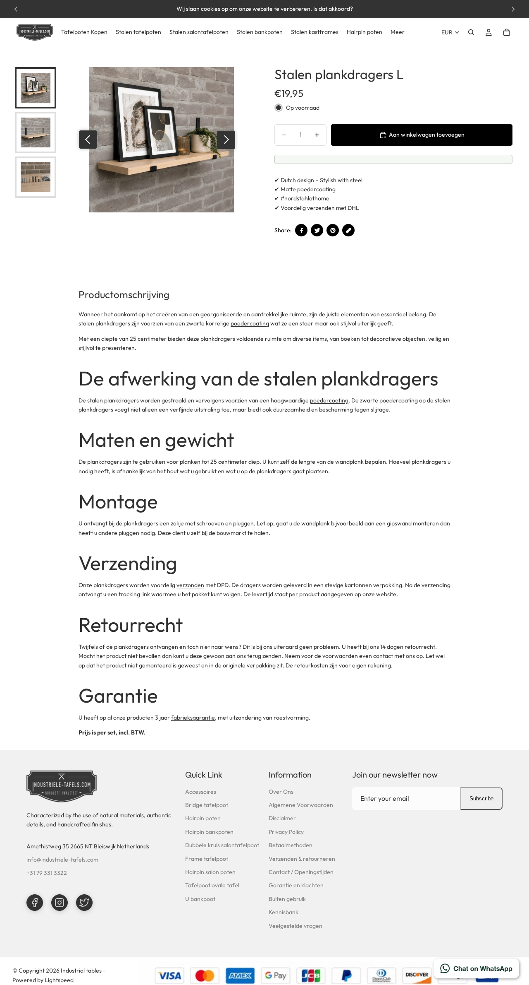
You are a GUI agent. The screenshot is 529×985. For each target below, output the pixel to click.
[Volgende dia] (226, 139)
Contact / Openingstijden (301, 872)
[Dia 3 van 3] (35, 177)
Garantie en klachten (296, 885)
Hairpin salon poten (210, 872)
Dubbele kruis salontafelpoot (222, 845)
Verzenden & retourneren (302, 858)
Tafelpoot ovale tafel (212, 885)
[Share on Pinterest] (332, 230)
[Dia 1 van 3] (35, 87)
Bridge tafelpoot (206, 805)
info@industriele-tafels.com (62, 859)
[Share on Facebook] (301, 230)
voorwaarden (340, 656)
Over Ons (281, 791)
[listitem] (397, 32)
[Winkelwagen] (507, 32)
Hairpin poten (203, 818)
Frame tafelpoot (206, 858)
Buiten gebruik (287, 899)
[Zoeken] (471, 32)
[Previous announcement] (15, 9)
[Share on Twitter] (317, 230)
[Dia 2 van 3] (35, 132)
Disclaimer (282, 818)
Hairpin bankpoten (209, 832)
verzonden (190, 585)
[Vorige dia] (88, 139)
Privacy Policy (286, 832)
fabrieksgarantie (193, 717)
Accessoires (200, 791)
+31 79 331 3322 (46, 873)
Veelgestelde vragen (295, 926)
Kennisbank (283, 912)
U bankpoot (200, 899)
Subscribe (481, 798)
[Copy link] (348, 230)
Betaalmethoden (290, 845)
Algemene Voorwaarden (301, 805)
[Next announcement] (513, 9)
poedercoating (250, 323)
